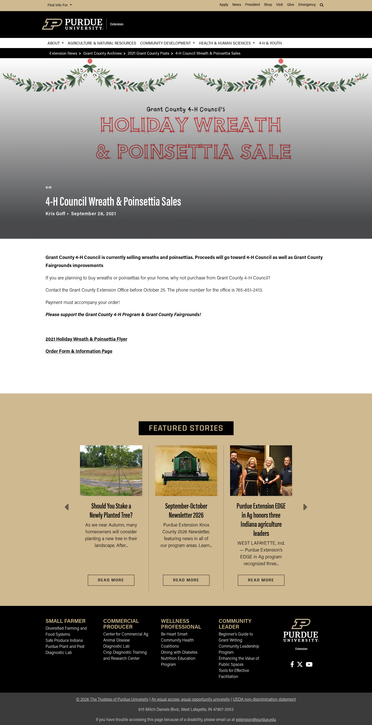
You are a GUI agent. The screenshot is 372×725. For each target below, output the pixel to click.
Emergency (307, 5)
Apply (223, 5)
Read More (111, 580)
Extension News (63, 53)
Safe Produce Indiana (64, 641)
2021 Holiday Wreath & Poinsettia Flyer (86, 339)
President (252, 5)
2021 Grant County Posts (148, 53)
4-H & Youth (270, 43)
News (236, 5)
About (54, 43)
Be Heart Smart (174, 634)
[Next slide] (304, 507)
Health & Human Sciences (225, 43)
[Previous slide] (67, 507)
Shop (268, 5)
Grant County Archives (102, 53)
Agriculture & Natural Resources (102, 43)
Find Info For (58, 5)
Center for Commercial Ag (125, 634)
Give (290, 5)
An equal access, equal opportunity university (190, 700)
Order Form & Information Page (79, 351)
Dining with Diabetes (179, 653)
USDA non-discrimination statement (264, 700)
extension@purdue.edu (256, 720)
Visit (279, 5)
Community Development (166, 43)
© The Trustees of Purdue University (112, 700)
